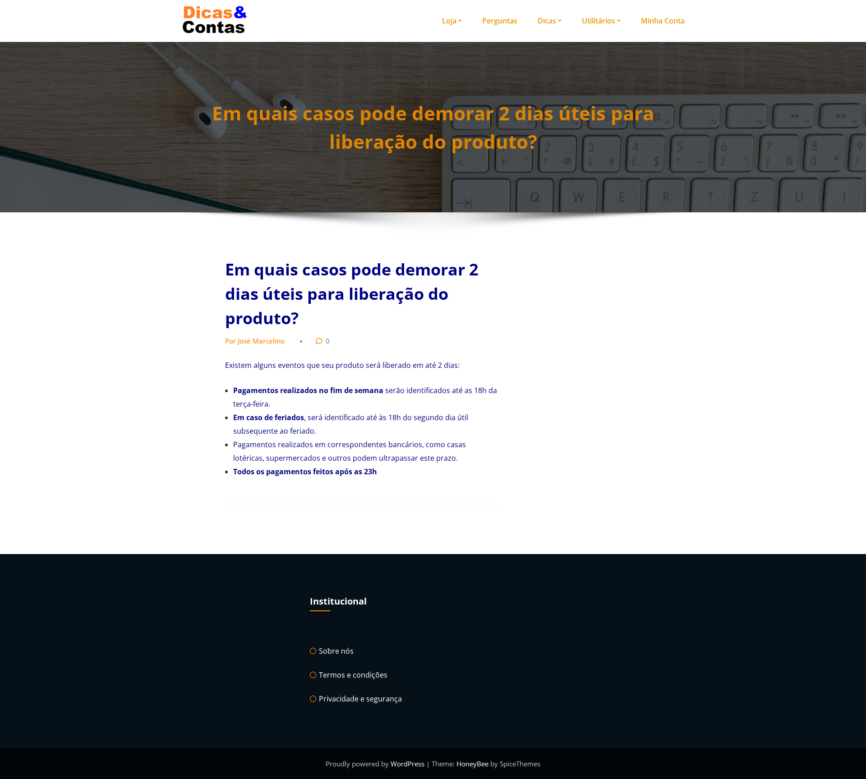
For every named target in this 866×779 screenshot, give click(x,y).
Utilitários (598, 21)
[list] (366, 431)
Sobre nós (336, 651)
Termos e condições (353, 675)
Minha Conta (663, 21)
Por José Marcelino (255, 340)
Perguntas (499, 21)
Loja (449, 21)
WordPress (408, 763)
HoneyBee (472, 763)
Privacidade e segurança (360, 699)
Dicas (547, 21)
